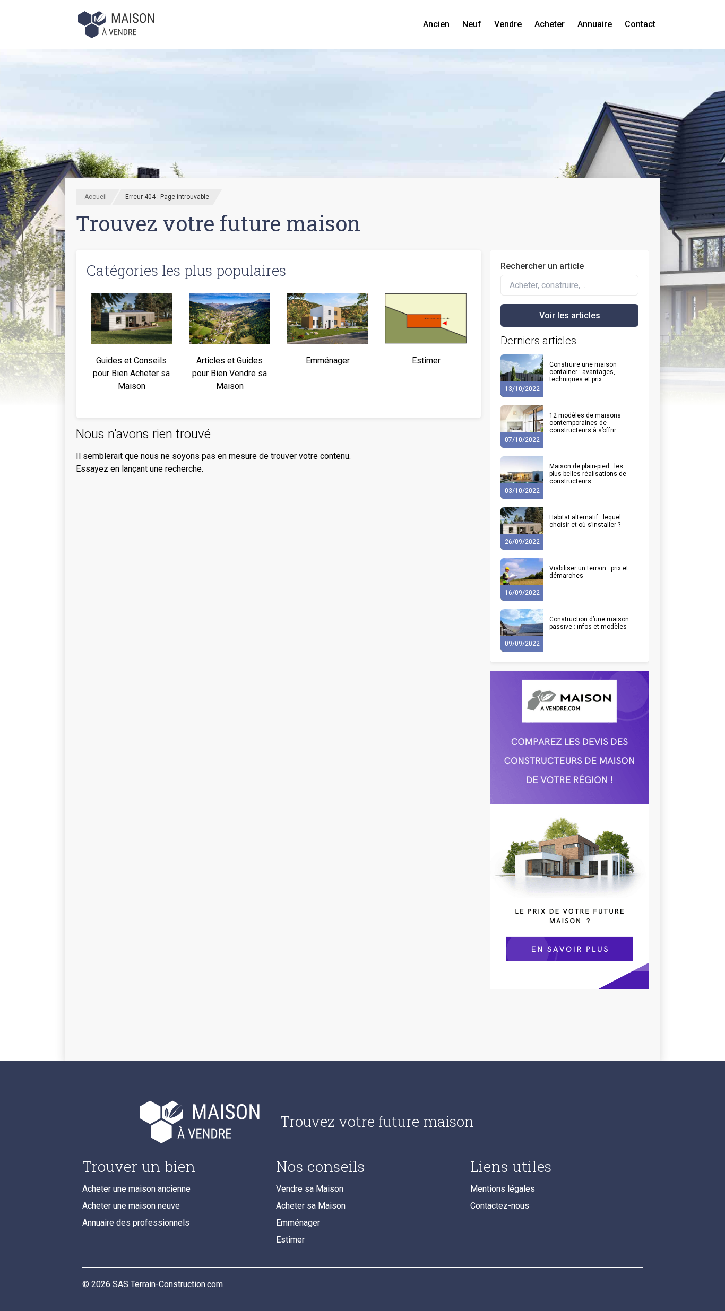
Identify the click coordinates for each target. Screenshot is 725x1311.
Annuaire (594, 24)
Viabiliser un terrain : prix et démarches (588, 572)
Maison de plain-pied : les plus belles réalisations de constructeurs (587, 474)
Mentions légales (502, 1189)
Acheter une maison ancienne (136, 1189)
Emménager (298, 1223)
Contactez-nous (499, 1206)
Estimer (290, 1240)
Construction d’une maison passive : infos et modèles (589, 622)
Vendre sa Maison (309, 1189)
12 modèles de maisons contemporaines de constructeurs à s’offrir (585, 423)
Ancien (436, 24)
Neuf (471, 24)
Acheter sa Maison (311, 1206)
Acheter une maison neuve (131, 1206)
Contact (640, 24)
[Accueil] (117, 24)
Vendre (508, 24)
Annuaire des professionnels (135, 1223)
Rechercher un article (542, 266)
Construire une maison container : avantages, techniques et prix (583, 372)
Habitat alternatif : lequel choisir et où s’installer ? (585, 521)
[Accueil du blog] (172, 1121)
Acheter (549, 24)
